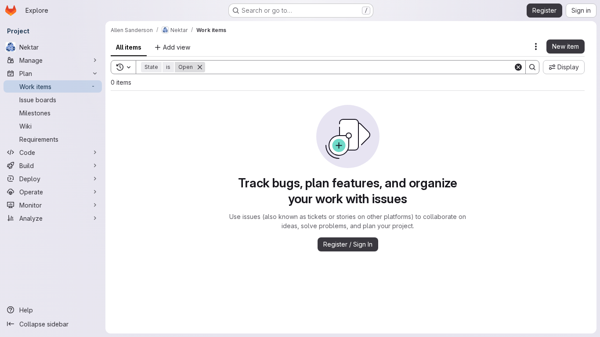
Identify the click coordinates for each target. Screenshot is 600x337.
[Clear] (518, 67)
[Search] (532, 67)
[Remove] (200, 67)
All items (128, 47)
